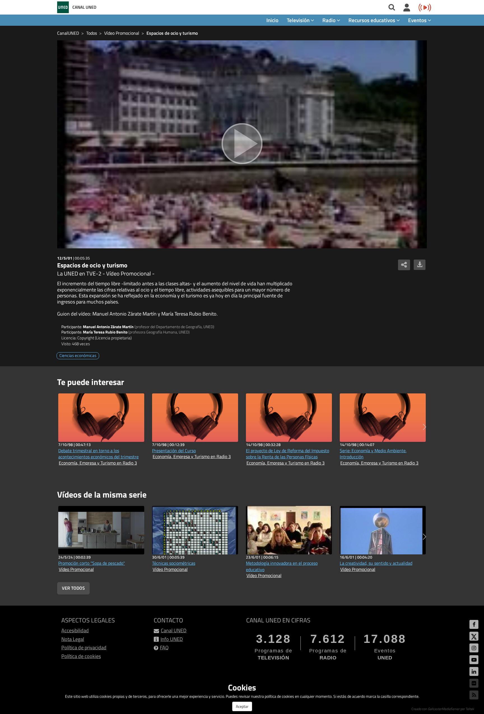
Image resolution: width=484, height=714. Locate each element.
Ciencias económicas (77, 355)
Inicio (272, 20)
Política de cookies (81, 656)
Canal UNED (174, 630)
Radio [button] (329, 20)
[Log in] (407, 7)
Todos (91, 33)
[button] (424, 427)
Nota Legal (72, 639)
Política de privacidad (83, 647)
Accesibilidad (75, 630)
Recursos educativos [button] (372, 20)
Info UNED (171, 639)
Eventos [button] (418, 20)
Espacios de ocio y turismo (172, 33)
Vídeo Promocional (121, 33)
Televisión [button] (299, 20)
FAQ (164, 647)
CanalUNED (68, 33)
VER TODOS (73, 588)
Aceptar (242, 706)
